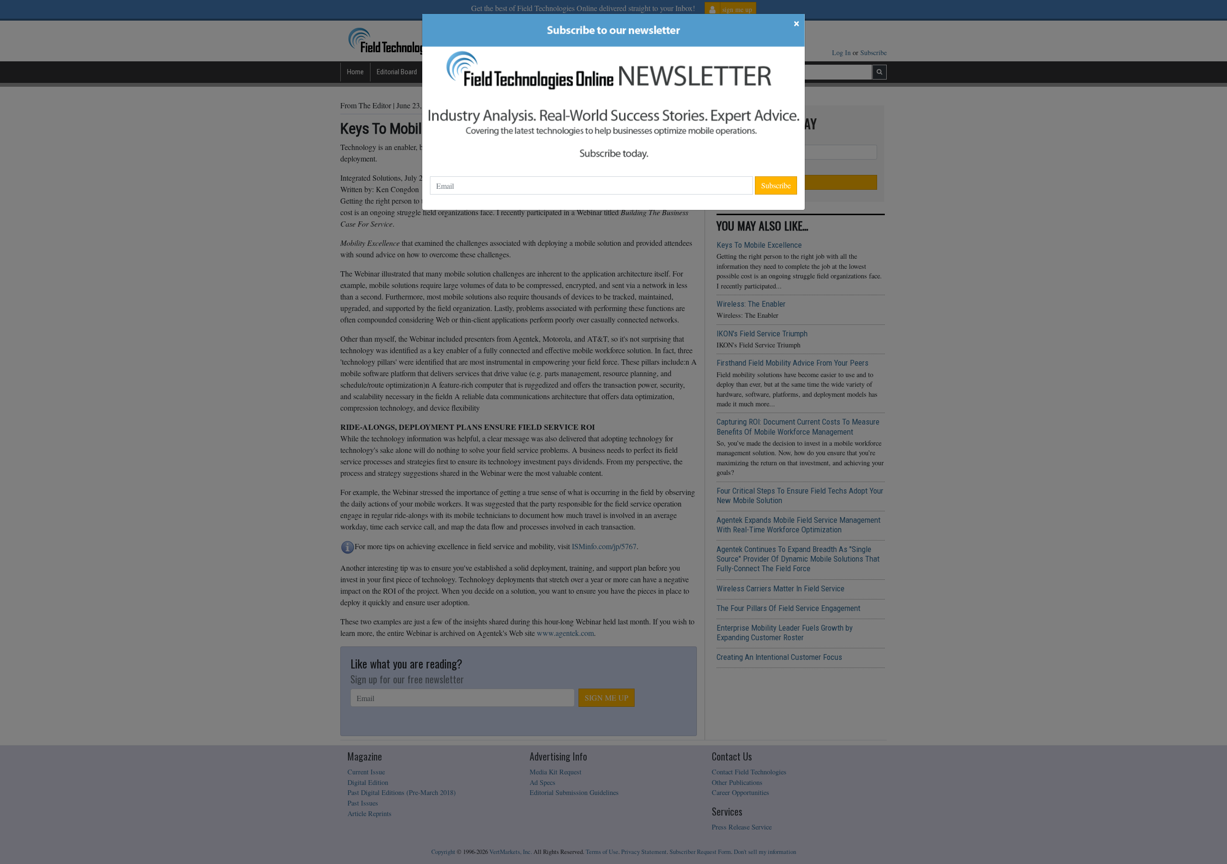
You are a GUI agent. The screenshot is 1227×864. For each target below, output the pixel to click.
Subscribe (776, 185)
